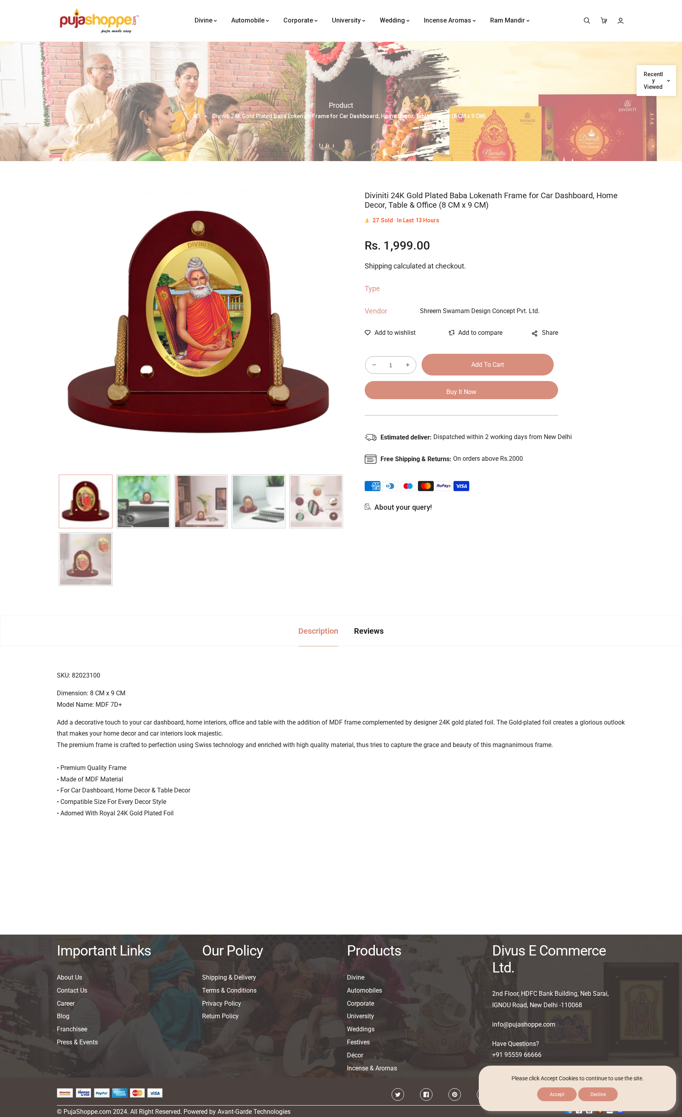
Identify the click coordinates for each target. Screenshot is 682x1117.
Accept (557, 1094)
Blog (63, 1016)
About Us (69, 977)
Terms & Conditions (229, 990)
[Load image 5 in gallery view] (316, 501)
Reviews (369, 631)
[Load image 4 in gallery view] (258, 501)
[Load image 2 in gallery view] (143, 501)
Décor (355, 1055)
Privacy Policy (221, 1003)
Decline (598, 1094)
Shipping (378, 266)
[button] (586, 20)
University (360, 1016)
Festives (358, 1042)
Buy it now (461, 392)
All (196, 116)
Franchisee (72, 1029)
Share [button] (550, 332)
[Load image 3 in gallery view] (201, 501)
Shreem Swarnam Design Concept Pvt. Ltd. (480, 311)
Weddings (361, 1029)
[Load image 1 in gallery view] (85, 501)
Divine (355, 977)
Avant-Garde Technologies (253, 1111)
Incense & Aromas (372, 1068)
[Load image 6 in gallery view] (85, 559)
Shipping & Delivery (229, 977)
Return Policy (220, 1016)
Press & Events (77, 1042)
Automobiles (364, 990)
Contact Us (72, 990)
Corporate (360, 1003)
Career (66, 1003)
